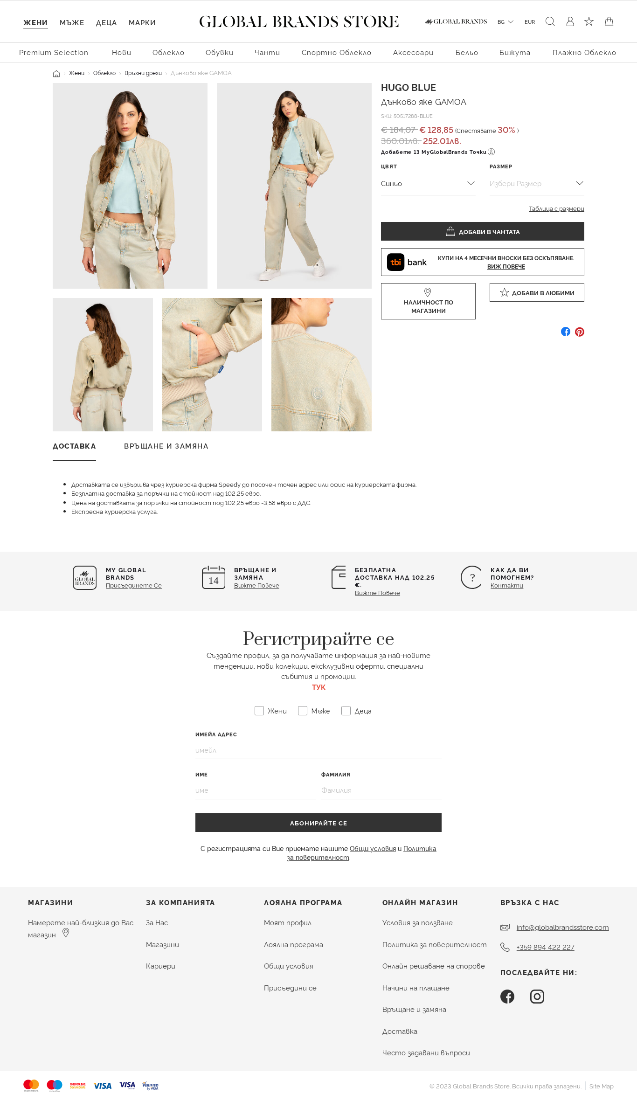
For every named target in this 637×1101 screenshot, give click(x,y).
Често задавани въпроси (426, 1052)
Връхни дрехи (143, 72)
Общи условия (373, 848)
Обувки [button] (220, 52)
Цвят (389, 166)
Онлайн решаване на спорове (433, 965)
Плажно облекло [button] (584, 52)
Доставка (399, 1031)
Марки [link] (142, 22)
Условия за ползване (417, 922)
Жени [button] (35, 22)
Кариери (160, 965)
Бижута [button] (515, 52)
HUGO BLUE (408, 86)
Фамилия (336, 774)
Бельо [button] (467, 52)
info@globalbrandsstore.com (563, 927)
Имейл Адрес (216, 734)
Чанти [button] (267, 52)
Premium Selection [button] (54, 52)
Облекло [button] (168, 52)
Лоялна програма (293, 944)
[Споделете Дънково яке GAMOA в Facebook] (565, 335)
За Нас (157, 922)
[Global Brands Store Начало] (299, 19)
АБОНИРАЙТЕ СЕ (318, 822)
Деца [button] (106, 22)
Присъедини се (290, 987)
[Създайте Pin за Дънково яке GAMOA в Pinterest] (579, 335)
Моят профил (288, 922)
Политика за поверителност (434, 944)
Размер (501, 166)
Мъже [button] (72, 22)
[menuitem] (55, 51)
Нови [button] (122, 52)
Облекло (104, 72)
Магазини (162, 944)
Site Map (601, 1085)
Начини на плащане (416, 987)
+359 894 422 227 (546, 947)
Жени (76, 72)
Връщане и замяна (414, 1009)
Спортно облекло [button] (337, 52)
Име (201, 774)
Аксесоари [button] (413, 52)
